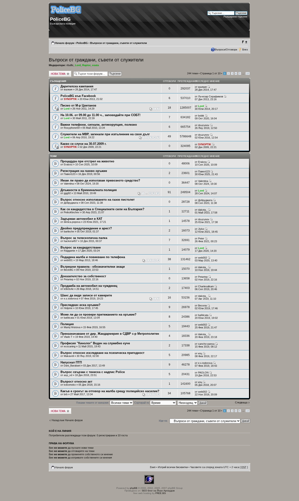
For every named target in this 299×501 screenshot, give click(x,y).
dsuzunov (203, 125)
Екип (153, 467)
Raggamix (69, 250)
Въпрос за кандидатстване (81, 247)
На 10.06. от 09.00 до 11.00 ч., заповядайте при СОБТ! (100, 115)
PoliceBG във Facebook (78, 96)
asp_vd (68, 375)
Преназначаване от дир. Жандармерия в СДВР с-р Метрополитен (110, 333)
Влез (245, 49)
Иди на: (163, 420)
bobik (201, 115)
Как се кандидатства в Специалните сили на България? (102, 209)
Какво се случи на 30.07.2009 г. (84, 144)
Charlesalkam (206, 286)
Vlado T (68, 336)
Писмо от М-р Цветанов (78, 105)
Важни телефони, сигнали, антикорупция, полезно (99, 124)
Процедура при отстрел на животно (87, 161)
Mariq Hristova (72, 327)
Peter (201, 238)
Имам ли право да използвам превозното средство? (100, 180)
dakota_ (202, 209)
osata (95, 65)
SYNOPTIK (70, 99)
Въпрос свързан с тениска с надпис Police (93, 372)
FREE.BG (160, 493)
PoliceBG (82, 43)
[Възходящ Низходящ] (192, 402)
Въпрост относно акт (76, 381)
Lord (78, 65)
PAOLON (203, 372)
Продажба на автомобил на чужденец (89, 286)
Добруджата (71, 202)
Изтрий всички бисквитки (173, 467)
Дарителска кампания (77, 86)
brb (66, 394)
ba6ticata (69, 317)
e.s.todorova (71, 298)
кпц (200, 353)
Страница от (210, 73)
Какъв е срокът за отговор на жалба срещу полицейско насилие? (110, 391)
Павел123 (69, 174)
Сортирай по (142, 402)
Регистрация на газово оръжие (84, 171)
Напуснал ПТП (71, 362)
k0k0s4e (69, 289)
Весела (202, 305)
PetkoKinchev (71, 212)
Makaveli (69, 356)
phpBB (133, 488)
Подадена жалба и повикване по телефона (93, 257)
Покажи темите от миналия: (93, 402)
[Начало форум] (66, 15)
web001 (68, 260)
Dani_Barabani (72, 365)
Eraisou (68, 164)
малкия (68, 89)
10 (247, 73)
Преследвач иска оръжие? (80, 305)
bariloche (69, 231)
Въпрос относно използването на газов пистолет (98, 199)
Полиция (67, 324)
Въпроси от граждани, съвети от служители (118, 43)
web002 (202, 257)
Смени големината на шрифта (244, 42)
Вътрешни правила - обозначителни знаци (93, 266)
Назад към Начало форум (67, 420)
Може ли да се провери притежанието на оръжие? (98, 314)
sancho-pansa (206, 343)
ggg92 (67, 193)
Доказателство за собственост (83, 276)
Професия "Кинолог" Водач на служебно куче (95, 343)
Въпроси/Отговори (226, 49)
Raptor (86, 65)
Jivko (201, 228)
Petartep (68, 279)
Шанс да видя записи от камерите (86, 295)
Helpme (68, 308)
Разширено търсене (235, 16)
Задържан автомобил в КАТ (81, 218)
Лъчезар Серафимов (210, 96)
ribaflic (70, 65)
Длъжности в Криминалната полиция (89, 190)
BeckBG (68, 269)
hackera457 (70, 241)
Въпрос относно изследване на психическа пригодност (102, 353)
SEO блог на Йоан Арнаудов (158, 490)
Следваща (241, 402)
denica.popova (72, 221)
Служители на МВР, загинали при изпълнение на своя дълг (105, 134)
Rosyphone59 (72, 127)
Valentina (69, 183)
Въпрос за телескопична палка (84, 238)
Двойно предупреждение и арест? (86, 228)
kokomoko (70, 384)
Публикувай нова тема (59, 73)
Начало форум (64, 43)
